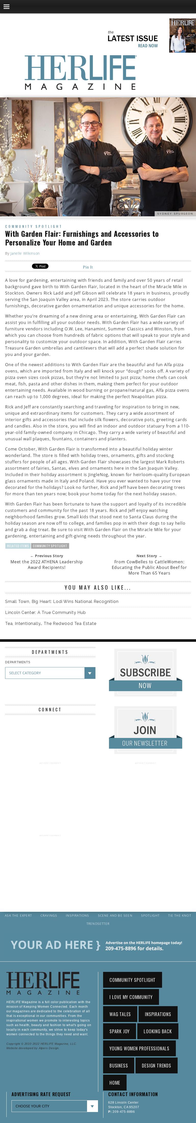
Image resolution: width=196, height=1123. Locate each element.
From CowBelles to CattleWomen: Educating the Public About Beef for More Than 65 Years (149, 567)
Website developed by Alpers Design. (33, 1048)
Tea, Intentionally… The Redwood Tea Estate (50, 623)
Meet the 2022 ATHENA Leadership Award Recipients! (46, 564)
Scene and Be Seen (115, 915)
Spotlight (150, 915)
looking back (158, 1031)
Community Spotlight (34, 226)
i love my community (131, 997)
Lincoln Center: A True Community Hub (45, 612)
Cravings (49, 915)
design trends (156, 1065)
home (114, 1082)
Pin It (88, 266)
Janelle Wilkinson (25, 253)
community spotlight (50, 546)
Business (118, 1065)
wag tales (120, 1014)
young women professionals (139, 1048)
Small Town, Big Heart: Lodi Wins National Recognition (61, 601)
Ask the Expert (18, 915)
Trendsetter (98, 924)
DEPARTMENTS (17, 662)
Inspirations (77, 915)
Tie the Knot (179, 915)
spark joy (119, 1031)
